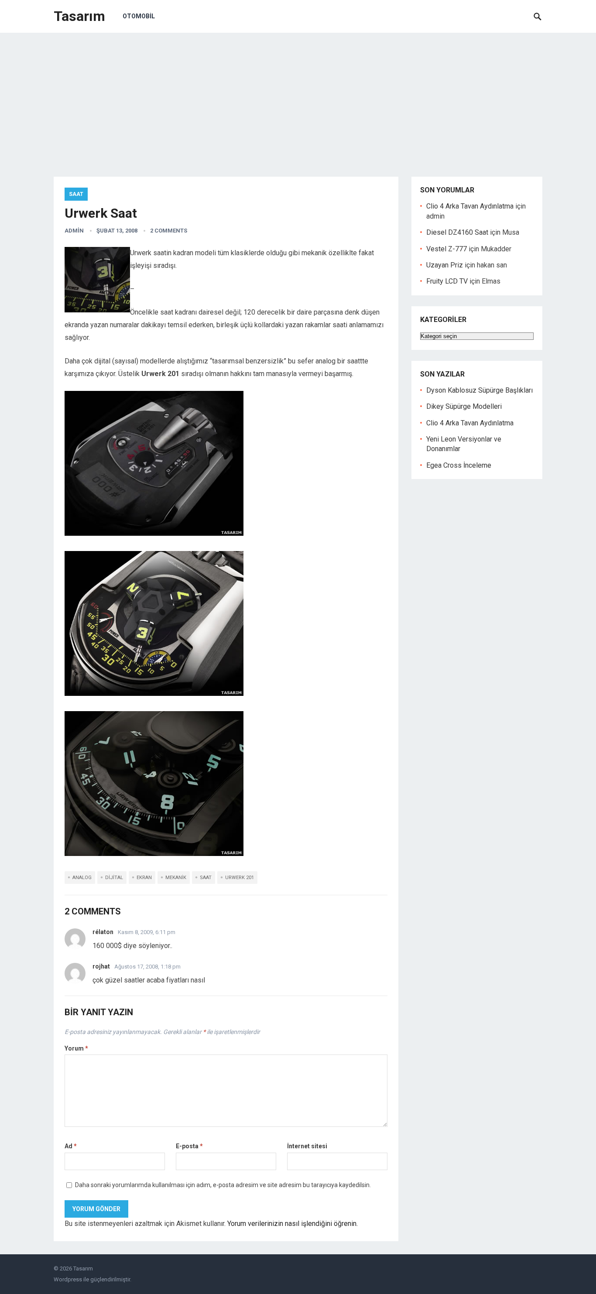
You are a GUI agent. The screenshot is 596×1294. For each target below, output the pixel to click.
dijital (114, 877)
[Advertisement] (298, 98)
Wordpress (68, 1279)
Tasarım (79, 16)
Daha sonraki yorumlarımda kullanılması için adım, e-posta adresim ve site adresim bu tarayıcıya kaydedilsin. (223, 1184)
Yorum (76, 1048)
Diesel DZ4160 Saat (457, 232)
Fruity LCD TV (447, 281)
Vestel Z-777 (446, 249)
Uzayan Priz (444, 265)
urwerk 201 (239, 877)
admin (74, 230)
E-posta (189, 1146)
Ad (71, 1146)
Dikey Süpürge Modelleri (464, 406)
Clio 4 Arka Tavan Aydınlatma (470, 206)
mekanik (175, 877)
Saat (76, 194)
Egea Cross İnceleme (458, 465)
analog (82, 877)
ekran (144, 877)
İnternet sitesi (307, 1146)
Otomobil (139, 16)
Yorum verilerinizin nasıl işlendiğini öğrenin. (292, 1223)
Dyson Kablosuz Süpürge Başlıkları (479, 390)
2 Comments (168, 230)
